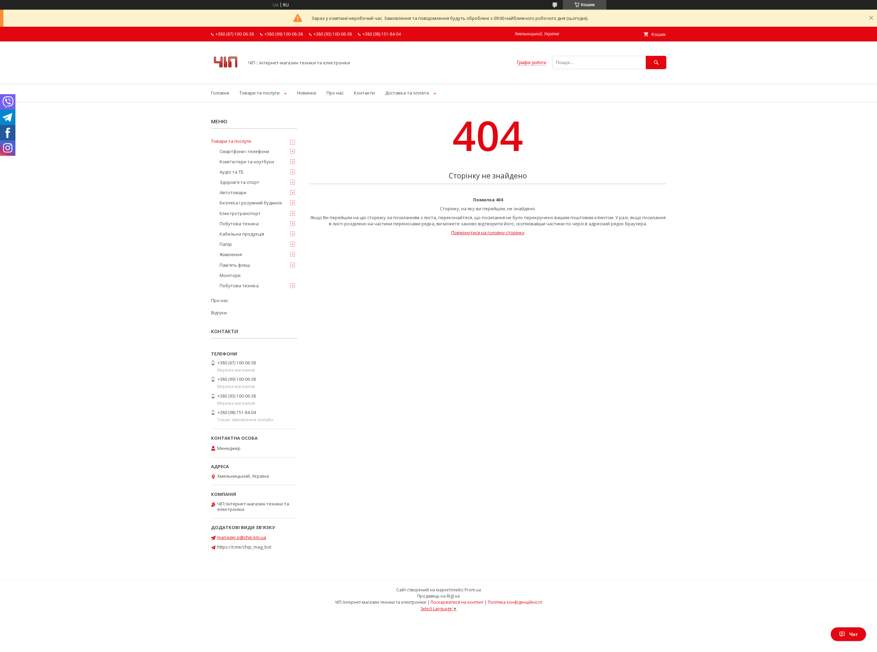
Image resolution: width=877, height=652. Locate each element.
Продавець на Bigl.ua (438, 596)
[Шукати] (656, 62)
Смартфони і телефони (244, 151)
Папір (226, 244)
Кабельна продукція (242, 234)
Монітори (230, 275)
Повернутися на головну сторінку (487, 232)
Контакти (364, 93)
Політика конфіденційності (515, 602)
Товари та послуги (259, 93)
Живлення (231, 254)
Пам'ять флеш (235, 265)
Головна (220, 93)
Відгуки (219, 313)
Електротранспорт (240, 213)
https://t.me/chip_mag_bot (244, 547)
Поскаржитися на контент (457, 602)
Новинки (306, 93)
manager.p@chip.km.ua (241, 537)
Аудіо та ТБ (232, 172)
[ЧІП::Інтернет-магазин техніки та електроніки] (225, 75)
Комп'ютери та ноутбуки (247, 162)
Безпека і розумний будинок (251, 203)
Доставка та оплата (407, 93)
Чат (853, 634)
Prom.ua (473, 590)
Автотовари (233, 192)
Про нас (335, 93)
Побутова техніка (239, 224)
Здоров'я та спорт (239, 182)
